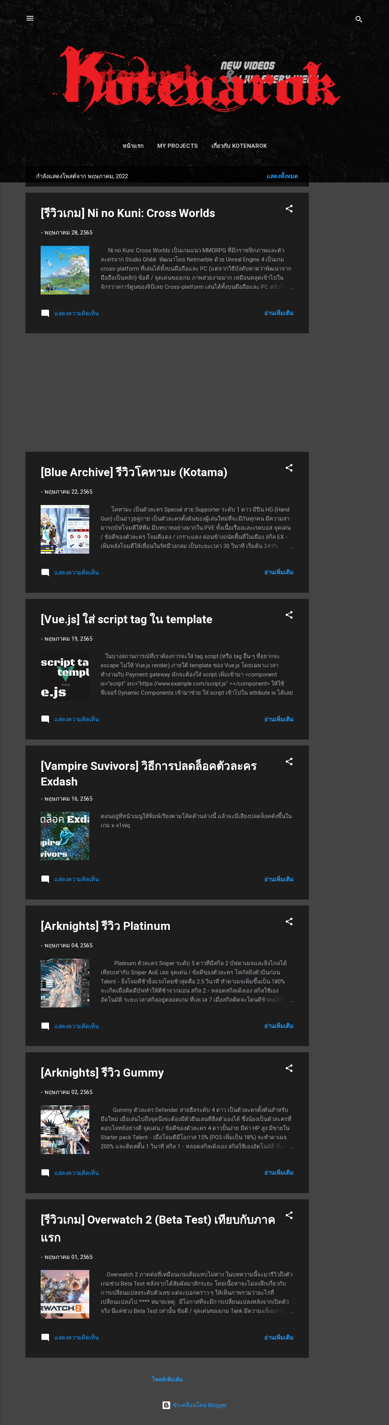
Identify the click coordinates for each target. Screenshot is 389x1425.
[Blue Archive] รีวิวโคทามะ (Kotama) (134, 472)
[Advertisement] (339, 280)
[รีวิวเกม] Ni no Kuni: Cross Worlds (128, 213)
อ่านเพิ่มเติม (279, 313)
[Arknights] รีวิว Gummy (102, 1072)
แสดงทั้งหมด (282, 176)
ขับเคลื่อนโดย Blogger (199, 1405)
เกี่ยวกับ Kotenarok (239, 145)
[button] (289, 210)
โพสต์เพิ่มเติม (167, 1379)
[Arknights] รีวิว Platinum (106, 926)
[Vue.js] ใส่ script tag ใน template (126, 619)
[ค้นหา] (359, 20)
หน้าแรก (133, 145)
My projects (177, 145)
